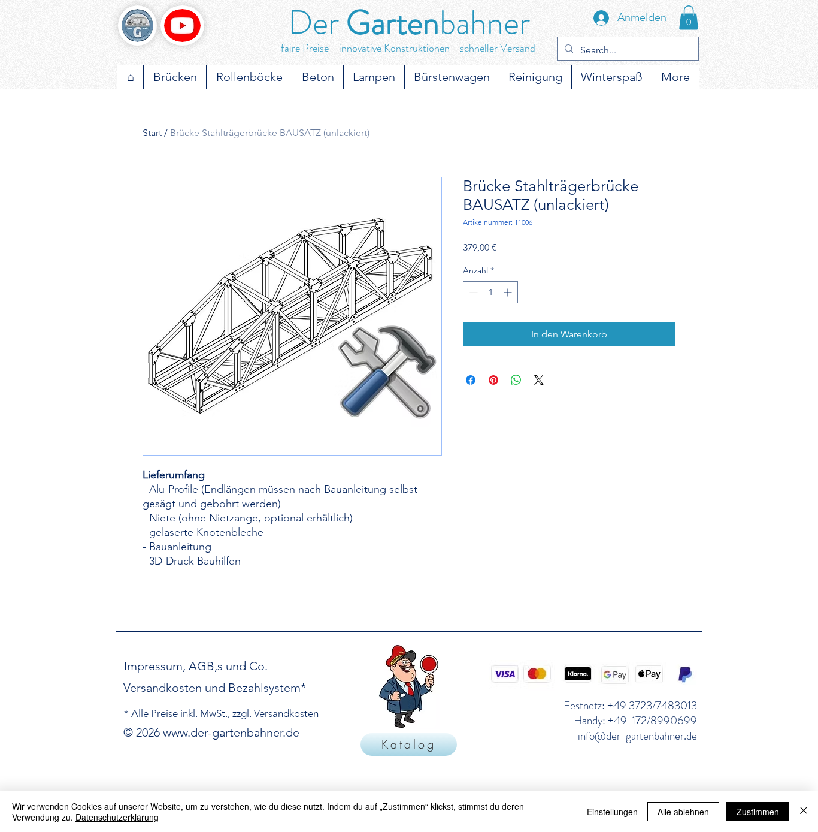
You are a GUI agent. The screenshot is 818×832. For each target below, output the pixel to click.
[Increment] (508, 292)
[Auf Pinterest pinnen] (493, 380)
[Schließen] (803, 811)
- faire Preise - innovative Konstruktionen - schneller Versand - (408, 48)
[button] (688, 17)
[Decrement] (472, 292)
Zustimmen (758, 812)
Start (152, 132)
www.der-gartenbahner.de (231, 732)
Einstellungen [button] (612, 812)
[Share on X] (539, 380)
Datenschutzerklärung (117, 817)
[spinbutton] (490, 292)
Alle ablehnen (683, 812)
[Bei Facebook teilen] (470, 380)
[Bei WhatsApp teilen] (516, 380)
